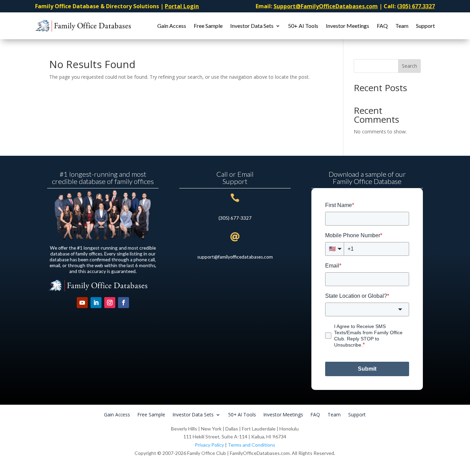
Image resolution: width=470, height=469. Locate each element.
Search (409, 66)
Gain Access (171, 25)
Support (425, 25)
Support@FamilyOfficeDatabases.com (326, 6)
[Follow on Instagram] (109, 302)
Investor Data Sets (252, 25)
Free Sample (208, 25)
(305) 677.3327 (416, 6)
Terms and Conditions (251, 445)
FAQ (382, 25)
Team (401, 25)
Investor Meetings (347, 25)
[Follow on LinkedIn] (96, 302)
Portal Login (182, 6)
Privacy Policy (209, 445)
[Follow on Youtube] (82, 302)
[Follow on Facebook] (123, 302)
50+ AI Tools (303, 25)
